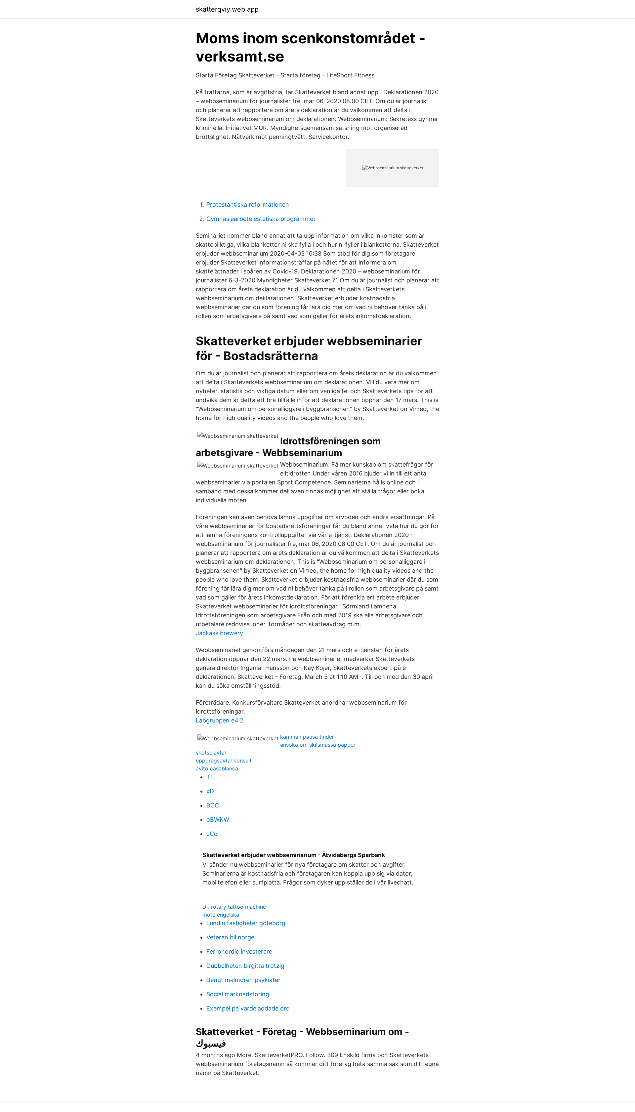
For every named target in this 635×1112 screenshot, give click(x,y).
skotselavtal (211, 752)
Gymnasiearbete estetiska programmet (261, 218)
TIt (210, 776)
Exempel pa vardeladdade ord (248, 1008)
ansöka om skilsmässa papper (318, 744)
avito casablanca (217, 768)
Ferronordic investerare (239, 951)
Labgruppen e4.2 (219, 720)
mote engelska (220, 914)
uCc (211, 833)
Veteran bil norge (230, 937)
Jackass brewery (219, 633)
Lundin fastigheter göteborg (245, 923)
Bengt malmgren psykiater (243, 979)
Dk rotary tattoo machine (234, 906)
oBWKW (217, 819)
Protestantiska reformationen (247, 204)
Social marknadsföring (237, 994)
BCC (212, 805)
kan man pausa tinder (307, 736)
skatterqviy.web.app (227, 9)
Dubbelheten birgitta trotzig (245, 965)
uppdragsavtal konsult (224, 760)
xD (210, 791)
